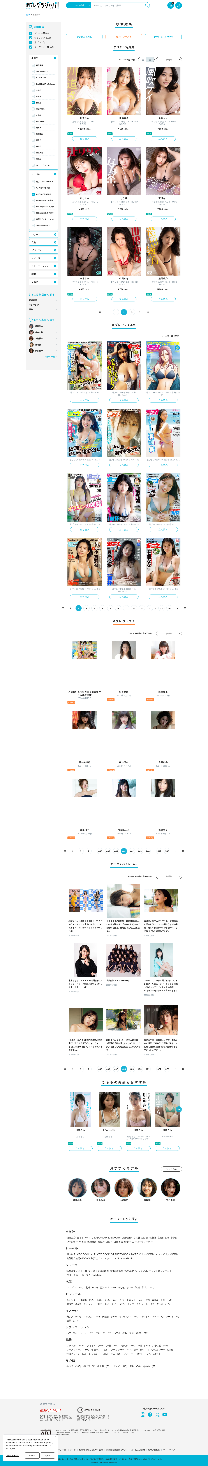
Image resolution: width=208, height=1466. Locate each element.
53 (161, 608)
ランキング (34, 305)
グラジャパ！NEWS (43, 47)
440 (116, 851)
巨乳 (96, 1300)
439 (108, 851)
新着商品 (33, 300)
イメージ (36, 258)
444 (148, 851)
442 (132, 851)
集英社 (38, 103)
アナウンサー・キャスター (128, 1349)
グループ (104, 1333)
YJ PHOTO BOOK (43, 188)
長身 (167, 1300)
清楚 (73, 1320)
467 (116, 1069)
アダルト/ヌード (152, 1353)
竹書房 (38, 128)
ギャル (164, 1304)
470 (140, 1069)
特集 (31, 309)
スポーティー (115, 1304)
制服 (92, 1287)
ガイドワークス (42, 71)
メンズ (121, 1366)
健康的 (74, 1304)
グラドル (76, 1345)
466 (108, 1069)
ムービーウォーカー (43, 165)
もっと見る (171, 1169)
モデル (128, 1345)
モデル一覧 (50, 356)
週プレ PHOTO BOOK (44, 182)
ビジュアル (37, 250)
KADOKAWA (41, 78)
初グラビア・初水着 (97, 1366)
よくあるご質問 (138, 1450)
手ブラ (74, 1366)
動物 (136, 1366)
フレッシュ (93, 1304)
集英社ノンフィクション (45, 219)
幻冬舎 (38, 96)
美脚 (152, 1300)
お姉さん (92, 1316)
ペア (73, 1333)
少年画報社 (40, 121)
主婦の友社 (40, 109)
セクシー (170, 1316)
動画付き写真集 (115, 1271)
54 (169, 608)
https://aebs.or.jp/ (62, 1434)
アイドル (96, 1345)
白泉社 (38, 146)
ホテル (121, 1333)
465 (100, 1069)
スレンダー (77, 1300)
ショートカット (132, 1300)
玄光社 (38, 90)
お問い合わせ (154, 1450)
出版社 (35, 58)
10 (150, 608)
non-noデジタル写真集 (45, 207)
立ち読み (84, 138)
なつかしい (129, 1316)
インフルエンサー (160, 1349)
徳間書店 (39, 134)
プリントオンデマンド (160, 1271)
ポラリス (86, 1275)
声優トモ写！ (73, 1275)
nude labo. (97, 1275)
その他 (35, 282)
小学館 (38, 115)
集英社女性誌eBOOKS (44, 213)
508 (167, 851)
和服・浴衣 (145, 1287)
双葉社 (38, 159)
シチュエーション (40, 266)
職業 (34, 274)
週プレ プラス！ (42, 42)
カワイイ (150, 1316)
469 (132, 1069)
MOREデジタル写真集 (44, 200)
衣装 (34, 242)
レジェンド (99, 1353)
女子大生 (160, 1345)
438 (100, 851)
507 (159, 851)
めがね (126, 1287)
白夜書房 (39, 153)
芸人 (117, 1353)
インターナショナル (141, 1304)
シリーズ (36, 234)
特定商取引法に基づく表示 (91, 1450)
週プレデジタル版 (42, 38)
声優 (144, 1345)
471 (148, 1069)
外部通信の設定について (117, 1450)
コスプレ (76, 1287)
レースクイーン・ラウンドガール (88, 1349)
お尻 (111, 1300)
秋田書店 (39, 65)
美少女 (74, 1316)
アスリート (133, 1353)
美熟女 (110, 1316)
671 (159, 1069)
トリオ (87, 1333)
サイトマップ (169, 1450)
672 (167, 1069)
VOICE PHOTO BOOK (136, 1271)
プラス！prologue (97, 1271)
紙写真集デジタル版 (77, 1271)
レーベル (36, 174)
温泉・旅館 (139, 1333)
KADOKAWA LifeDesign (45, 84)
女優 (113, 1345)
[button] (179, 1109)
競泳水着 (108, 1287)
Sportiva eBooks (42, 225)
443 (140, 851)
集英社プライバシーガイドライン (61, 1450)
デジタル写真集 (41, 33)
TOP (28, 15)
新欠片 (38, 140)
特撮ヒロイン (77, 1353)
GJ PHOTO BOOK (43, 194)
